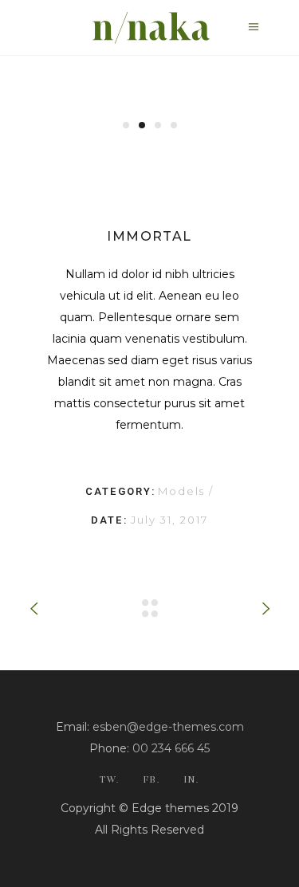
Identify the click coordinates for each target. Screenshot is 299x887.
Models (183, 491)
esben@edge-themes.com (168, 727)
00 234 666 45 (171, 748)
